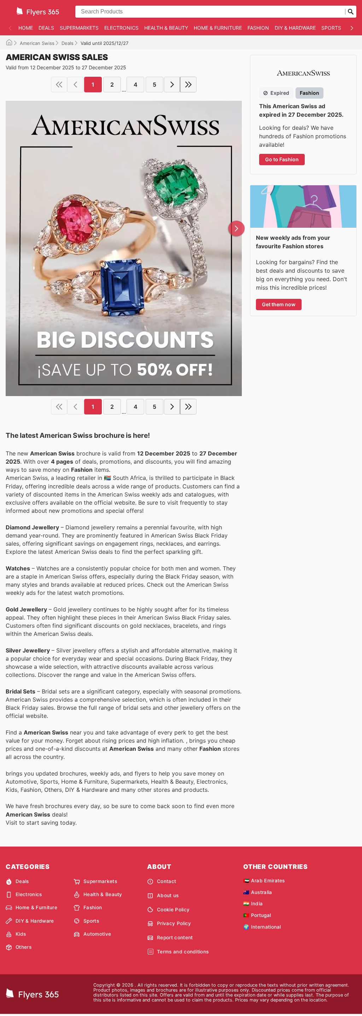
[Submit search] (350, 11)
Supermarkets (79, 28)
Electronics (121, 28)
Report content (175, 937)
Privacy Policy (174, 923)
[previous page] (75, 84)
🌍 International (262, 927)
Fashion (258, 28)
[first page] (59, 84)
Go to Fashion (282, 159)
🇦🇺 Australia (257, 892)
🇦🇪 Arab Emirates (264, 880)
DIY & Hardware (295, 28)
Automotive (97, 934)
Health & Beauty (166, 28)
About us (168, 895)
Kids (21, 934)
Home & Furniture (218, 28)
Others (23, 947)
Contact (166, 881)
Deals (46, 28)
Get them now (279, 304)
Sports (331, 28)
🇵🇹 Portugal (257, 915)
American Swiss (37, 43)
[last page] (188, 84)
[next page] (172, 84)
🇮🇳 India (253, 903)
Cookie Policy (173, 909)
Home (25, 28)
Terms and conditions (183, 951)
